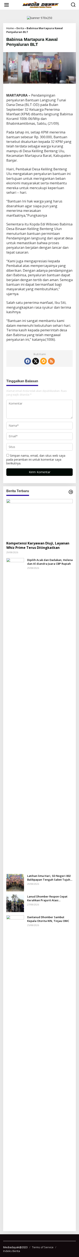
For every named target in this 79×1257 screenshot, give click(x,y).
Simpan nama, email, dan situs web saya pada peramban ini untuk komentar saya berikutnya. (35, 459)
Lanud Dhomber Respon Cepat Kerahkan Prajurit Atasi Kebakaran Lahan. (47, 898)
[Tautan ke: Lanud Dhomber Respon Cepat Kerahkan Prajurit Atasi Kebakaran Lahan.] (15, 903)
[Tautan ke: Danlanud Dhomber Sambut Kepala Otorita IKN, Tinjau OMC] (15, 1071)
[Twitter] (35, 361)
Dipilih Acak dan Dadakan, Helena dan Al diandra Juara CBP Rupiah (50, 562)
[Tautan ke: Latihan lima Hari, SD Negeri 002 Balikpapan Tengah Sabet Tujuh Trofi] (15, 882)
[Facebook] (27, 361)
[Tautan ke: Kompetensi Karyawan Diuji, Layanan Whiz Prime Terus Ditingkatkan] (39, 518)
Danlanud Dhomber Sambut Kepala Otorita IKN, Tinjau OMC (48, 919)
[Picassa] (43, 361)
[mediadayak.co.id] (40, 5)
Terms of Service (43, 1247)
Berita (20, 28)
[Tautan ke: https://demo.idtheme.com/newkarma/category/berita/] (70, 491)
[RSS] (51, 361)
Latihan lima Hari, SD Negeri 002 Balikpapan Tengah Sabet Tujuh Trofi (49, 877)
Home (10, 28)
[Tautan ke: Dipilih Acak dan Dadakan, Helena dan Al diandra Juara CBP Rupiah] (15, 714)
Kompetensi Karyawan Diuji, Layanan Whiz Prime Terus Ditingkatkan (37, 545)
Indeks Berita (11, 1251)
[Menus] (6, 5)
